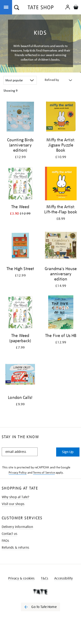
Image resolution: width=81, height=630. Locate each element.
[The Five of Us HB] (61, 313)
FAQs (5, 541)
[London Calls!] (20, 375)
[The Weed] (20, 184)
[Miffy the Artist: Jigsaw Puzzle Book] (61, 117)
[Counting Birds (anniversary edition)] (20, 117)
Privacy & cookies (21, 578)
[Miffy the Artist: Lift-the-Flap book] (61, 184)
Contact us (9, 534)
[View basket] (76, 8)
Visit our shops (13, 504)
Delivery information (17, 527)
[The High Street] (20, 246)
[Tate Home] (40, 592)
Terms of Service (44, 472)
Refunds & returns (15, 547)
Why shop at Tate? (15, 497)
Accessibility (63, 578)
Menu (7, 7)
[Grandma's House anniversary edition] (61, 246)
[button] (16, 8)
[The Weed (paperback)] (20, 313)
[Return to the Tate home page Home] (41, 8)
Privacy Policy (18, 472)
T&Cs (44, 578)
